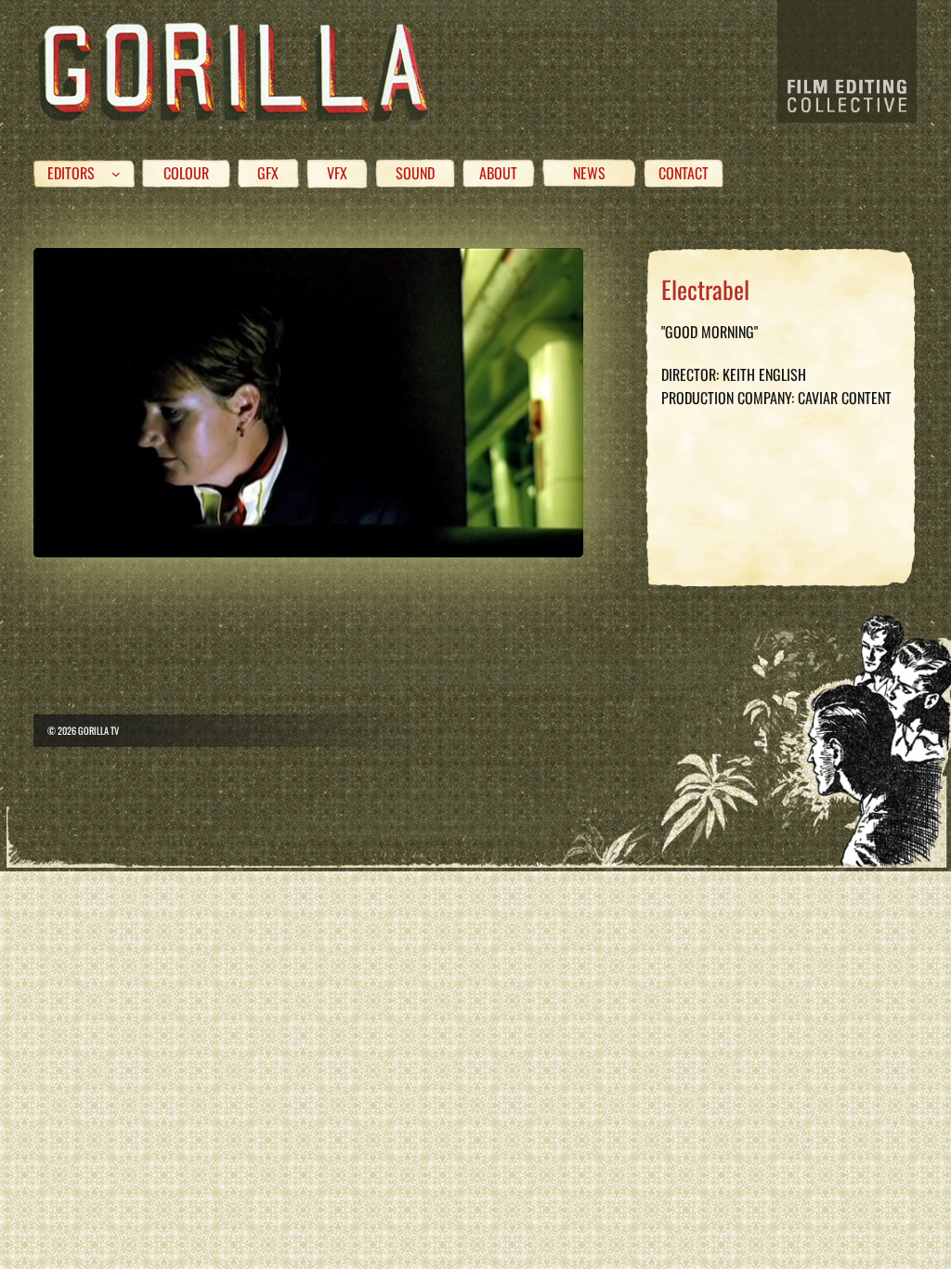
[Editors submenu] (116, 173)
